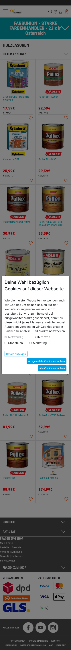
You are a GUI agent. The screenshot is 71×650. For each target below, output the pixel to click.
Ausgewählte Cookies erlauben (46, 361)
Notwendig (15, 337)
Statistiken (15, 343)
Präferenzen (41, 337)
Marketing (40, 343)
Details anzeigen (16, 353)
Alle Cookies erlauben (52, 368)
